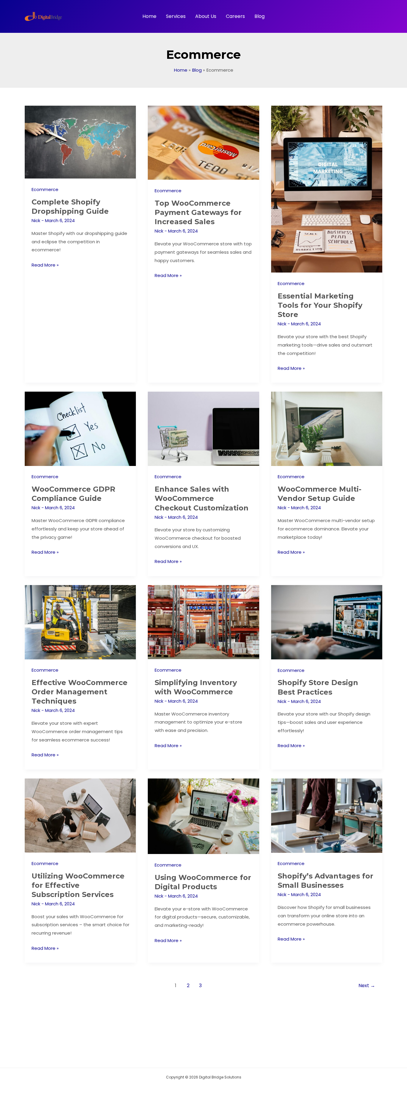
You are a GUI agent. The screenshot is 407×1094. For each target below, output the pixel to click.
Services (176, 16)
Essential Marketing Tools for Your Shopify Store (320, 305)
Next (366, 985)
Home (149, 16)
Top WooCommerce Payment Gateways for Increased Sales (198, 212)
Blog (259, 16)
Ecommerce (45, 189)
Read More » (45, 265)
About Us (205, 16)
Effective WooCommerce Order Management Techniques (80, 691)
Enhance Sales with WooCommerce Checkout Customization (201, 498)
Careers (235, 16)
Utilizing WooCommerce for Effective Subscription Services (78, 885)
